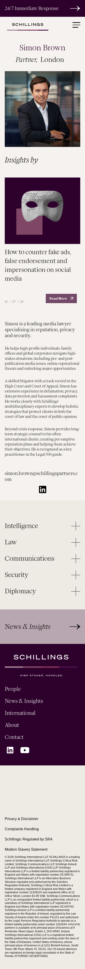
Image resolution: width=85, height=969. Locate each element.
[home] (26, 26)
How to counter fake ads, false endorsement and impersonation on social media (38, 265)
